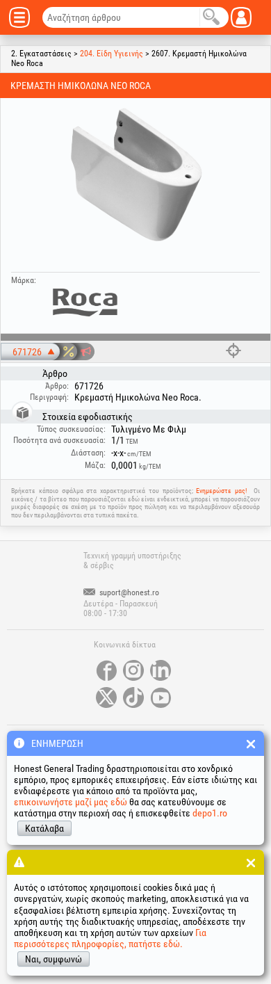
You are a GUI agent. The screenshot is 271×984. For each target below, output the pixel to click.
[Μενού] (24, 17)
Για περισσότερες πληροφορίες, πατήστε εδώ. (110, 938)
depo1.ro (209, 812)
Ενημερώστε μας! (221, 490)
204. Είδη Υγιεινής (111, 53)
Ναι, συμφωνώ (53, 959)
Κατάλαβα (44, 828)
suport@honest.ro (128, 592)
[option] (135, 174)
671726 (27, 351)
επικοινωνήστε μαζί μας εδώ (70, 801)
